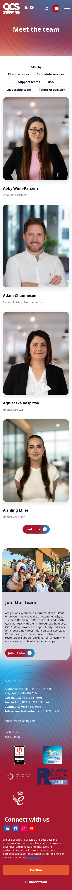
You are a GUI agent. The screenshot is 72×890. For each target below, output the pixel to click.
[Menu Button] (66, 8)
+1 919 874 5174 (27, 693)
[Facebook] (15, 828)
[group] (36, 147)
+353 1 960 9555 (31, 706)
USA (51, 82)
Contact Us (11, 732)
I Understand (36, 882)
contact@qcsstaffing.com (19, 721)
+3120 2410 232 (49, 711)
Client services (18, 74)
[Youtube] (32, 828)
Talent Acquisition (52, 90)
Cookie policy (34, 857)
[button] (47, 8)
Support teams (29, 82)
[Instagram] (24, 828)
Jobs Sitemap (12, 736)
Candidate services (50, 74)
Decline (36, 870)
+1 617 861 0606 (32, 697)
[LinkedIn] (7, 828)
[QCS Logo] (12, 8)
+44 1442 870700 (40, 689)
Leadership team (18, 90)
